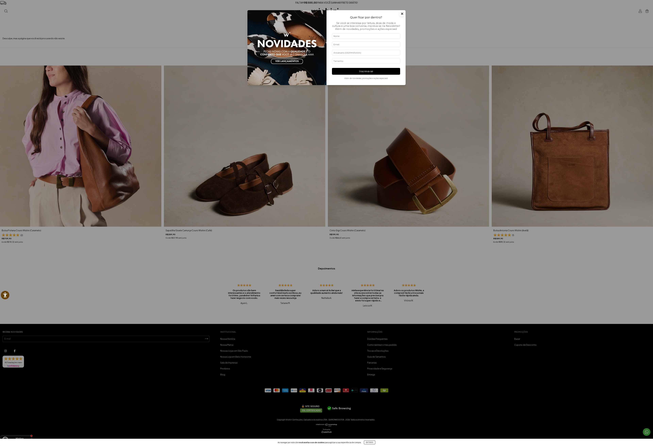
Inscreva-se (366, 71)
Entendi (369, 442)
